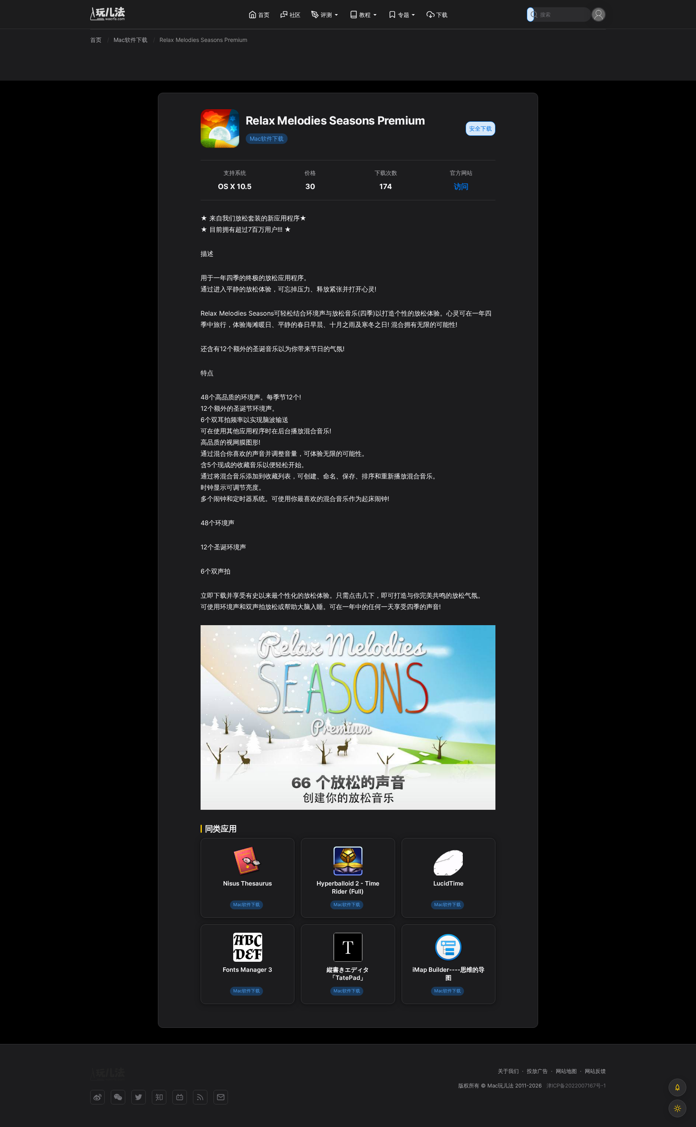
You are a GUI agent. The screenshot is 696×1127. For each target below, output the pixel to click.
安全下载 (480, 128)
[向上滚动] (677, 1087)
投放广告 (537, 1071)
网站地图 (566, 1071)
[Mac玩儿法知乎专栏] (159, 1097)
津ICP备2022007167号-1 (576, 1085)
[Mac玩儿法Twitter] (138, 1097)
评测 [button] (326, 14)
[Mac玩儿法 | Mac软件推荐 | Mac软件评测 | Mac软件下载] (110, 14)
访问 (461, 186)
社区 (295, 14)
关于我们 (508, 1071)
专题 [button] (403, 14)
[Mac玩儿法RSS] (200, 1097)
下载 (441, 14)
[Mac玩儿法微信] (118, 1097)
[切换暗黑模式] (677, 1108)
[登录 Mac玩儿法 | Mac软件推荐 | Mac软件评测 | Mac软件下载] (598, 13)
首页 (263, 14)
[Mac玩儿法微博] (97, 1097)
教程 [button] (365, 14)
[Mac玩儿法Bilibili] (179, 1097)
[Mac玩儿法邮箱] (220, 1097)
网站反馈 (595, 1071)
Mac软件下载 (267, 138)
